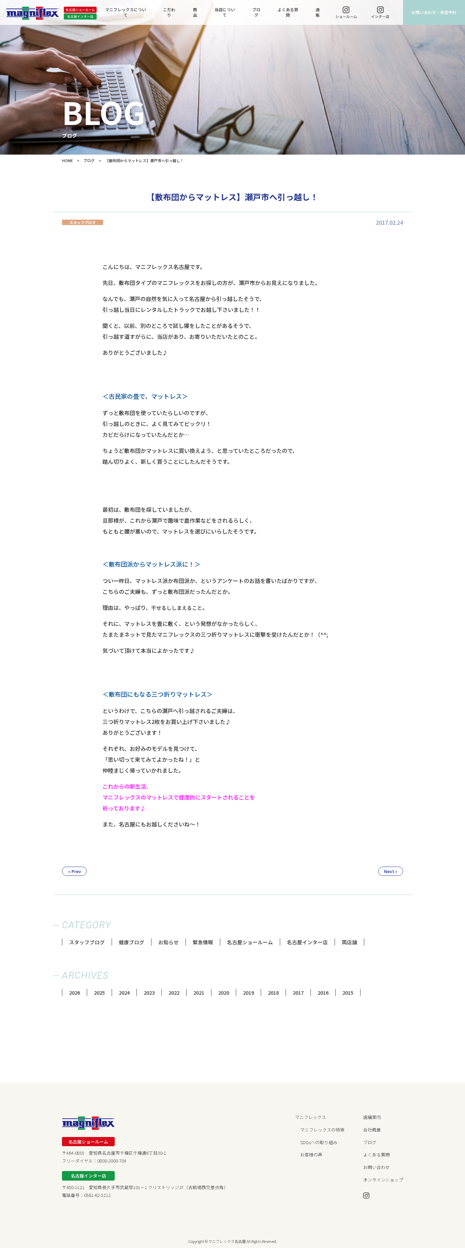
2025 (99, 992)
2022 (174, 992)
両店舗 (349, 942)
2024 (124, 992)
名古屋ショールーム (250, 942)
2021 (198, 992)
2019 (248, 992)
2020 (223, 992)
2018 (273, 992)
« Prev (74, 871)
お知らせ (168, 942)
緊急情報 (203, 942)
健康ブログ (131, 942)
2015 (347, 992)
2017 (298, 992)
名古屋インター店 (307, 942)
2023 (149, 992)
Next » (390, 871)
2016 (323, 992)
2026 (74, 992)
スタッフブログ (87, 942)
